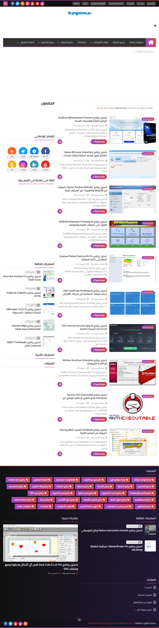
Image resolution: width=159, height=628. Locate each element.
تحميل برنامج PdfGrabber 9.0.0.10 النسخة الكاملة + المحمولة (23, 311)
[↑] (79, 619)
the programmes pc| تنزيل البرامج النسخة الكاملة (110, 623)
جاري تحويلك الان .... (143, 610)
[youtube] (32, 3)
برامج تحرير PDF (37, 493)
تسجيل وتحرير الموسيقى (117, 506)
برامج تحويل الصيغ (119, 500)
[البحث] (5, 3)
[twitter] (17, 3)
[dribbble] (27, 3)
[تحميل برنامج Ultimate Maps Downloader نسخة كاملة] (48, 325)
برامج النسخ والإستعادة (140, 493)
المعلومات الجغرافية (65, 480)
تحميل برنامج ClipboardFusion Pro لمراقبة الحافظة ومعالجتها (116, 548)
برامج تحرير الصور (85, 493)
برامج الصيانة (67, 42)
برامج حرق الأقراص (66, 500)
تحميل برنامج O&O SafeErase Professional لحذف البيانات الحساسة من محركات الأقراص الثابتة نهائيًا (85, 293)
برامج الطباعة (63, 486)
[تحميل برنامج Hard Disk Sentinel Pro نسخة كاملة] (48, 275)
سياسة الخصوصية (116, 3)
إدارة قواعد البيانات (142, 480)
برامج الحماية (119, 42)
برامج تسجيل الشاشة (93, 500)
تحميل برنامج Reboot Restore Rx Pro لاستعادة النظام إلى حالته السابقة (83, 258)
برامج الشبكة (103, 486)
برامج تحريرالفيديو (143, 500)
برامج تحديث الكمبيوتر (112, 493)
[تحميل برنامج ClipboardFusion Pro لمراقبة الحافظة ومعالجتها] (150, 546)
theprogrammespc (68, 573)
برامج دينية (45, 500)
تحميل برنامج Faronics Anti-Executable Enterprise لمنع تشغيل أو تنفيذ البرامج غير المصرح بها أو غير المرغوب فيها (85, 397)
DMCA (76, 3)
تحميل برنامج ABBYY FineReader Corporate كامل (24, 344)
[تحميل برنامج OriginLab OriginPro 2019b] (48, 292)
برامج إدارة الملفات (145, 52)
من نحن (141, 3)
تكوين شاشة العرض (89, 506)
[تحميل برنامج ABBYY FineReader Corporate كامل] (48, 341)
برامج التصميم (47, 42)
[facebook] (12, 3)
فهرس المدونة (145, 595)
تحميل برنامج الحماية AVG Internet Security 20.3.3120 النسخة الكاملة (84, 327)
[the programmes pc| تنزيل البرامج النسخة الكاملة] (79, 13)
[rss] (22, 3)
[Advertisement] (79, 27)
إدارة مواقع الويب (117, 480)
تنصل (85, 3)
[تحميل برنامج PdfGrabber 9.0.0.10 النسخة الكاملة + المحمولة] (48, 308)
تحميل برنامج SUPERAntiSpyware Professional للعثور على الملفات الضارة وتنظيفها (83, 223)
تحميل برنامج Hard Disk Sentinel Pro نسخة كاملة (22, 278)
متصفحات (81, 42)
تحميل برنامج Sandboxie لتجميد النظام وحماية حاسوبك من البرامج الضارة (83, 431)
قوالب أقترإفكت (100, 42)
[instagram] (42, 3)
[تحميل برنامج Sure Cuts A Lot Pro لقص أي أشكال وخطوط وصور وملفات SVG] (40, 543)
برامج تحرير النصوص (61, 493)
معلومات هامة (136, 42)
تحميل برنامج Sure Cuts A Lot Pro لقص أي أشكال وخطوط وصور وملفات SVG (41, 566)
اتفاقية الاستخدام (98, 3)
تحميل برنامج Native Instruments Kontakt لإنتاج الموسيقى (111, 530)
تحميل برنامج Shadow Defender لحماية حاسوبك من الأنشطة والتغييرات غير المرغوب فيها (82, 189)
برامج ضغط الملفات (23, 500)
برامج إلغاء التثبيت (40, 486)
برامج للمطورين (144, 506)
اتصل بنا (130, 3)
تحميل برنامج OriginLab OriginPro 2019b (24, 294)
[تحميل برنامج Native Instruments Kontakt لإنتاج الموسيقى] (150, 530)
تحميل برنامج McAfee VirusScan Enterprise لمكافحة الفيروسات (85, 362)
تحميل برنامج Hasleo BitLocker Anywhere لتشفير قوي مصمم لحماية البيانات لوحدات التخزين (85, 155)
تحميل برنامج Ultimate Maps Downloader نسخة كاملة (26, 327)
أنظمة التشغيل (27, 42)
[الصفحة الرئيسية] (151, 42)
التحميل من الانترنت (92, 480)
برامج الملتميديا (16, 486)
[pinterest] (37, 3)
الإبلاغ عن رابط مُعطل (142, 602)
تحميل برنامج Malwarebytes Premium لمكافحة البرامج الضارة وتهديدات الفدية (82, 119)
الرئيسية (151, 3)
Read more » (99, 142)
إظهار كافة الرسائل (105, 108)
